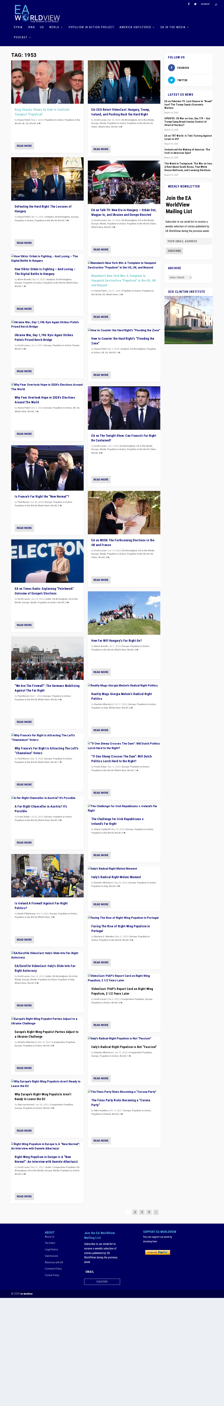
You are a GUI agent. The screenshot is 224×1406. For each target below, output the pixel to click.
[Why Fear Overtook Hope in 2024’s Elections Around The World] (47, 387)
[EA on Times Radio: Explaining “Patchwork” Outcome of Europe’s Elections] (47, 561)
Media (33, 602)
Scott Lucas (24, 345)
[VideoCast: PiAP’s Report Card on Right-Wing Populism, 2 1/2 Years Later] (124, 978)
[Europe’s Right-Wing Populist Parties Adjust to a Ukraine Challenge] (47, 1021)
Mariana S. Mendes (104, 936)
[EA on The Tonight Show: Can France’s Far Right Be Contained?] (124, 408)
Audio (48, 599)
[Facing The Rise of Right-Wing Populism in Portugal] (124, 918)
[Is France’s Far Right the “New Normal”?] (47, 468)
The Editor (50, 1243)
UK (23, 123)
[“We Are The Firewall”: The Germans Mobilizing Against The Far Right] (47, 658)
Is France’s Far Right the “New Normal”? (42, 496)
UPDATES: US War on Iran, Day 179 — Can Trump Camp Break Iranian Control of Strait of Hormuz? (187, 121)
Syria (18, 27)
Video (94, 126)
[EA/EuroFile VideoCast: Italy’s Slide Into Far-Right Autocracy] (47, 955)
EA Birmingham (62, 216)
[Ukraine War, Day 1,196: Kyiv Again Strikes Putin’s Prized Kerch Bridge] (47, 324)
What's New (72, 282)
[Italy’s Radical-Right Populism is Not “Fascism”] (124, 1038)
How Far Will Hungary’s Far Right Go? (116, 640)
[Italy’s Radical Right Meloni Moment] (124, 869)
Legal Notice (51, 1249)
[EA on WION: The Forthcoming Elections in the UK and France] (124, 512)
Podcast (21, 37)
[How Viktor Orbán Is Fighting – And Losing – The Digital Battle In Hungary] (47, 258)
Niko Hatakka (101, 1110)
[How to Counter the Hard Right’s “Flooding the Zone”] (124, 330)
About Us (49, 1236)
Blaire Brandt (24, 279)
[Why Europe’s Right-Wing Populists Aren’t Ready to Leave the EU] (47, 1083)
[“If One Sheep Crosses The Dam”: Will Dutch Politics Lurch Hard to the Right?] (124, 746)
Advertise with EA (54, 1262)
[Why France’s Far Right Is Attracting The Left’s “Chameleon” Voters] (47, 737)
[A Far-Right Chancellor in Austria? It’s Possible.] (47, 798)
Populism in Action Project (91, 27)
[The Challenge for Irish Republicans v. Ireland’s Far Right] (124, 808)
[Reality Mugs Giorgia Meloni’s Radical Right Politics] (124, 685)
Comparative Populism (63, 1042)
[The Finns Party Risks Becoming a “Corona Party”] (124, 1092)
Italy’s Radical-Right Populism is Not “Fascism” (124, 1047)
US (42, 27)
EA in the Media (173, 27)
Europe (75, 216)
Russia (75, 345)
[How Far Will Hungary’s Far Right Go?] (124, 613)
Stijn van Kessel (26, 1104)
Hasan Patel (24, 120)
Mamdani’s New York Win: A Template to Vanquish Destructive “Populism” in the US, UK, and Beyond (124, 280)
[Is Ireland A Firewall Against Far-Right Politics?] (47, 875)
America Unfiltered (135, 27)
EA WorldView (26, 1293)
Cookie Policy (52, 1275)
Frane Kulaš (23, 816)
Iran (31, 27)
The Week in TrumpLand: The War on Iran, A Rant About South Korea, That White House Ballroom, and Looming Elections (188, 167)
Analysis (49, 216)
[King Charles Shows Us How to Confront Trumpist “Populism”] (47, 82)
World (54, 27)
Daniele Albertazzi (27, 1042)
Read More (24, 146)
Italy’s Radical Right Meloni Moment (116, 877)
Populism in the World (46, 220)
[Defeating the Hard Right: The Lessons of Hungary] (47, 179)
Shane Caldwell (102, 829)
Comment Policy (53, 1268)
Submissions (51, 1256)
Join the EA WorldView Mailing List (179, 205)
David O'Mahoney (26, 913)
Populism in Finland (101, 1114)
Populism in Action (54, 120)
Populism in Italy (66, 979)
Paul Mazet (23, 502)
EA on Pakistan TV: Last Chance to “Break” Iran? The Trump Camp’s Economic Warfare (188, 104)
